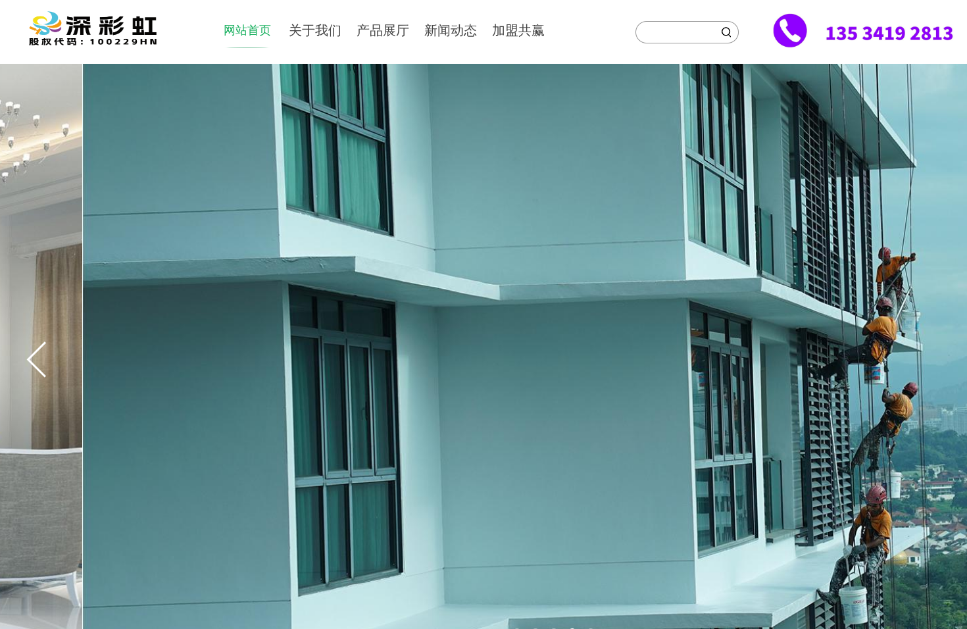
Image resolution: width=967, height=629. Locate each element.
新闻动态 (450, 30)
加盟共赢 (518, 30)
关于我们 (315, 30)
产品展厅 (383, 30)
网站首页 (247, 30)
